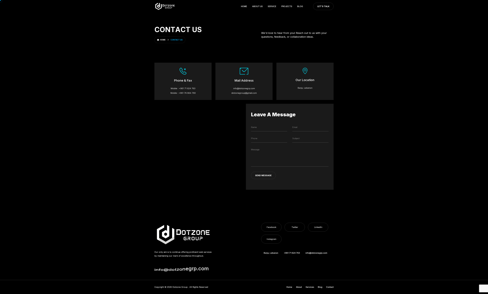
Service (272, 6)
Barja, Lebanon (305, 88)
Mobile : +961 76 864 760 (183, 93)
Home (244, 6)
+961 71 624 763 (292, 253)
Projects (286, 6)
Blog (300, 6)
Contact (330, 287)
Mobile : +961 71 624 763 (183, 88)
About (299, 287)
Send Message (263, 175)
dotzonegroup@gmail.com (244, 93)
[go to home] (164, 6)
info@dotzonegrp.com (244, 88)
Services (310, 287)
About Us (257, 6)
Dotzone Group (180, 287)
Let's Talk (323, 6)
